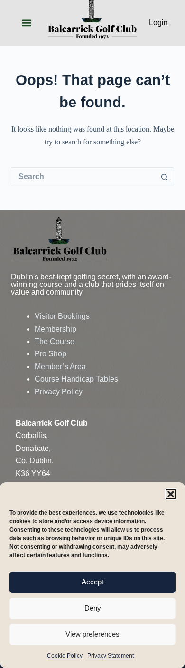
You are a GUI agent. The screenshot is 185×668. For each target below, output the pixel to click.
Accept (92, 582)
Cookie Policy (65, 655)
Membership (55, 329)
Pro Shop (50, 354)
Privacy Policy (59, 392)
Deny (92, 608)
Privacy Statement (110, 655)
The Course (54, 341)
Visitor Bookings (62, 316)
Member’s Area (60, 367)
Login (158, 23)
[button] (171, 494)
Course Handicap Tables (76, 379)
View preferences (92, 634)
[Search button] (164, 176)
